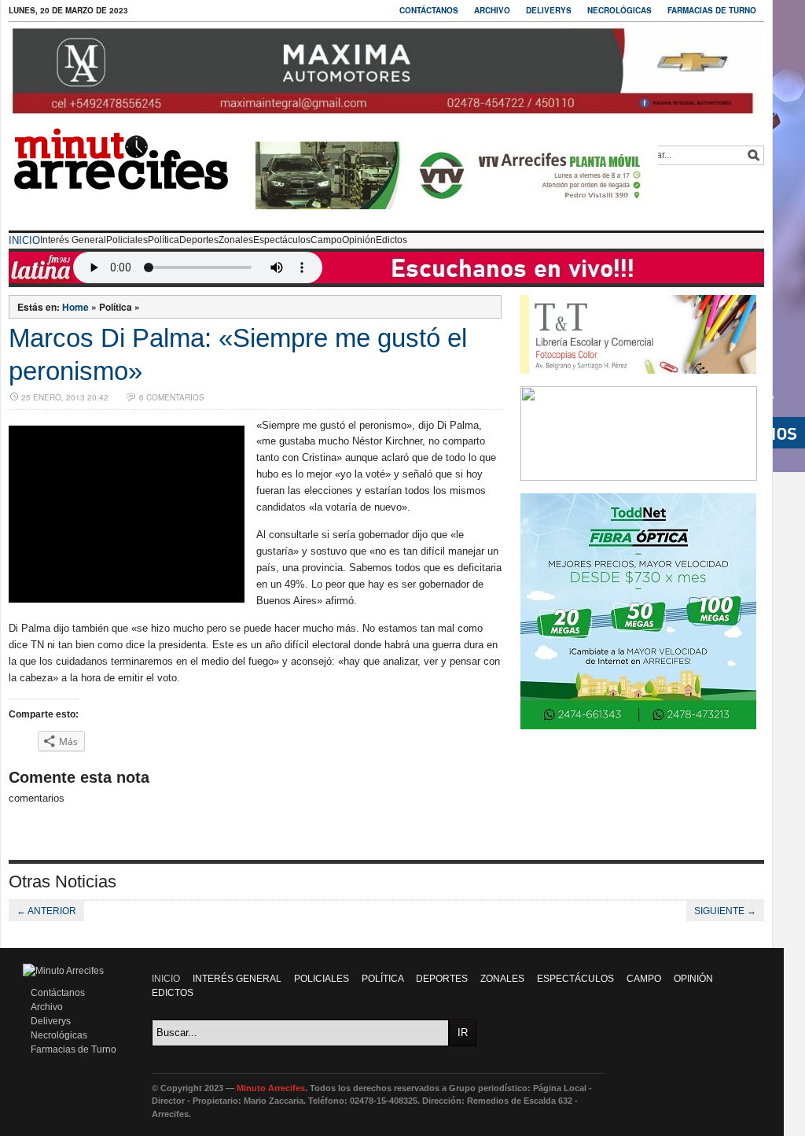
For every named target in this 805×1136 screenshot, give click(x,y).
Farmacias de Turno (711, 10)
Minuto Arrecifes (271, 1088)
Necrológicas (619, 10)
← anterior (46, 911)
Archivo (492, 10)
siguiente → (725, 911)
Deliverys (549, 10)
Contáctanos (428, 10)
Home (75, 307)
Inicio (24, 240)
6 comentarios (171, 397)
